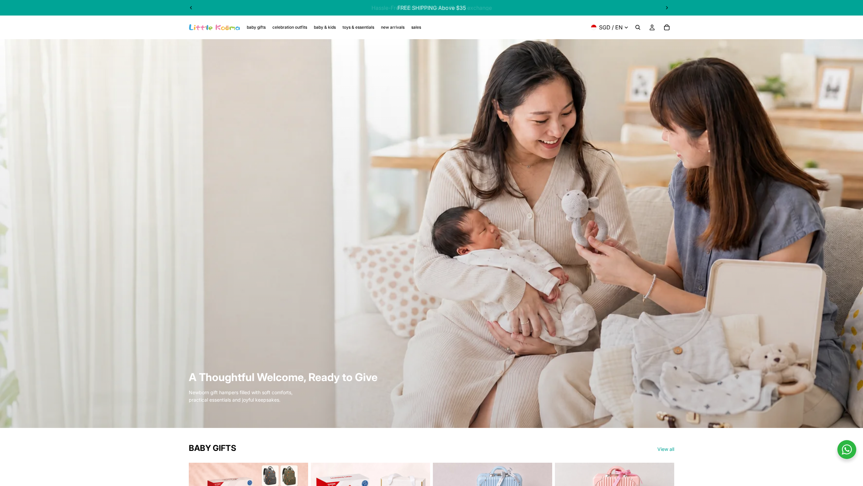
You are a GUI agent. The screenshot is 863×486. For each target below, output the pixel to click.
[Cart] (666, 27)
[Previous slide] (191, 7)
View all (665, 449)
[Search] (637, 27)
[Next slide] (666, 7)
